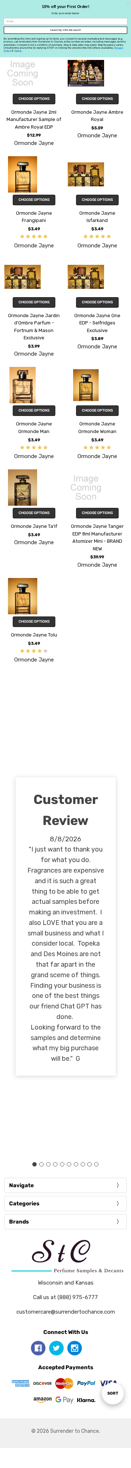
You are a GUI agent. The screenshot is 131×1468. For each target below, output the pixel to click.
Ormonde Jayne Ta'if (34, 526)
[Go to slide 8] (82, 1164)
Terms (17, 50)
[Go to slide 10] (96, 1164)
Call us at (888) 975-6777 (65, 1297)
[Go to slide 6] (69, 1164)
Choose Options (34, 99)
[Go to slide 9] (89, 1164)
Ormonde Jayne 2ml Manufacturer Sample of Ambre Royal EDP (34, 119)
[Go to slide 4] (55, 1164)
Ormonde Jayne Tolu (34, 635)
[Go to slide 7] (76, 1164)
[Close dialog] (128, 3)
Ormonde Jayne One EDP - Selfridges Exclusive (97, 323)
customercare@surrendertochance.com (65, 1312)
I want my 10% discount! (65, 30)
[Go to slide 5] (62, 1164)
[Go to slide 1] (34, 1164)
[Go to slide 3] (48, 1164)
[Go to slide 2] (41, 1164)
